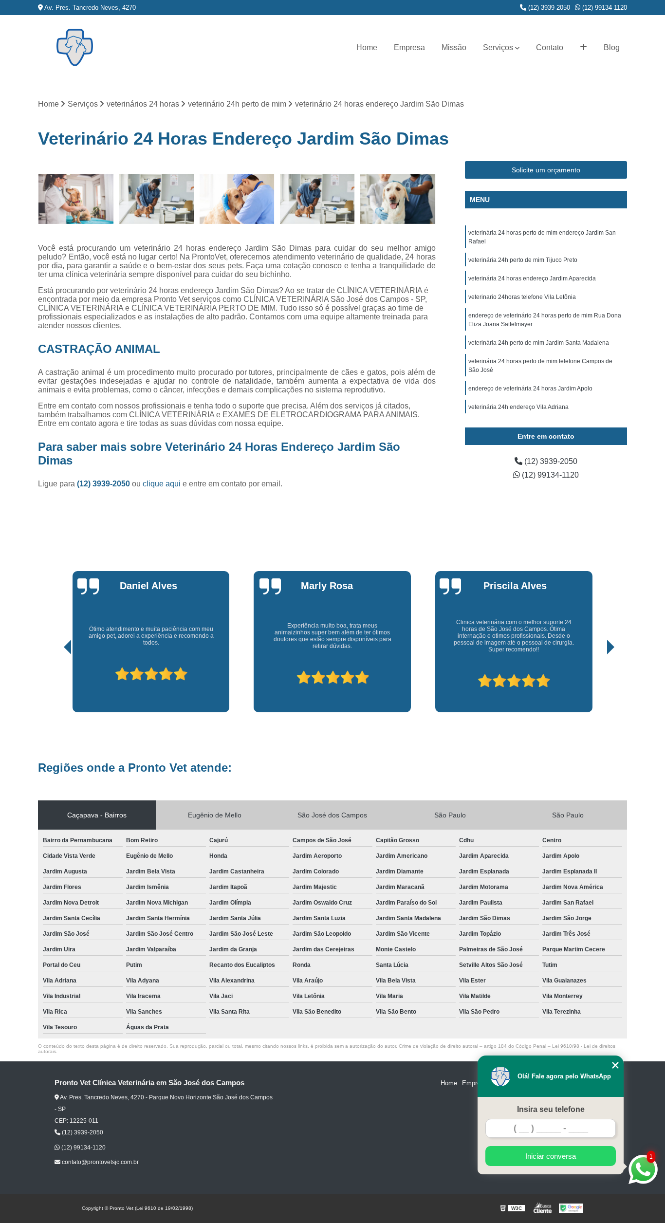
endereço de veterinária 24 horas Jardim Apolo (530, 388)
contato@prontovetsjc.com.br (99, 1162)
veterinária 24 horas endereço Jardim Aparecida (532, 278)
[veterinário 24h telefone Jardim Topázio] (156, 199)
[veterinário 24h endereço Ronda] (237, 199)
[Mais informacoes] (583, 47)
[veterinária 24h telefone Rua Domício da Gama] (317, 199)
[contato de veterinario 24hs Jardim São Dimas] (397, 199)
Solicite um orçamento (546, 170)
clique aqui (162, 484)
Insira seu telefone (551, 1109)
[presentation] (54, 684)
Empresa (409, 47)
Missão (454, 47)
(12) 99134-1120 (603, 7)
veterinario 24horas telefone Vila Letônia (522, 297)
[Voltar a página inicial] (74, 47)
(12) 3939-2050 (548, 7)
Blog (612, 47)
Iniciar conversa (550, 1156)
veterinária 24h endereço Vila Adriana (518, 407)
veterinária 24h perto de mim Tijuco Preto (522, 260)
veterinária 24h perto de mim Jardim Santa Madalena (538, 342)
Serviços (498, 47)
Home (366, 47)
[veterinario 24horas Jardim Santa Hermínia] (75, 199)
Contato (549, 47)
